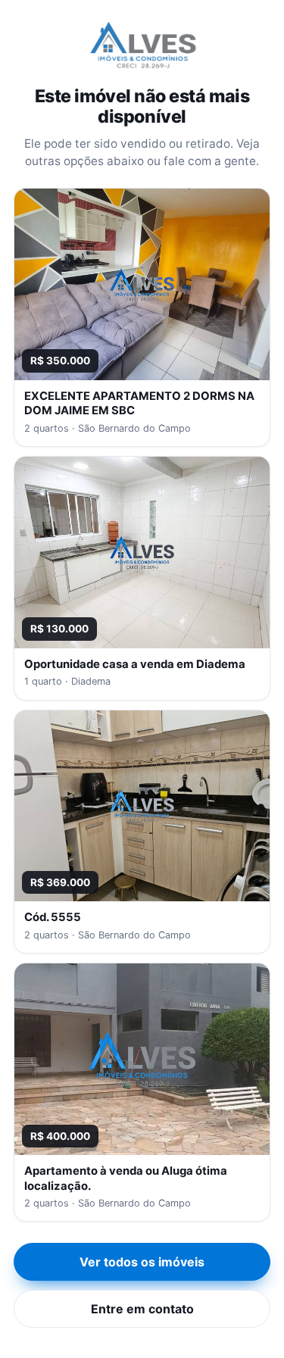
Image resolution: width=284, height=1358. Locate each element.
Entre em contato (142, 1308)
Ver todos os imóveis (142, 1261)
